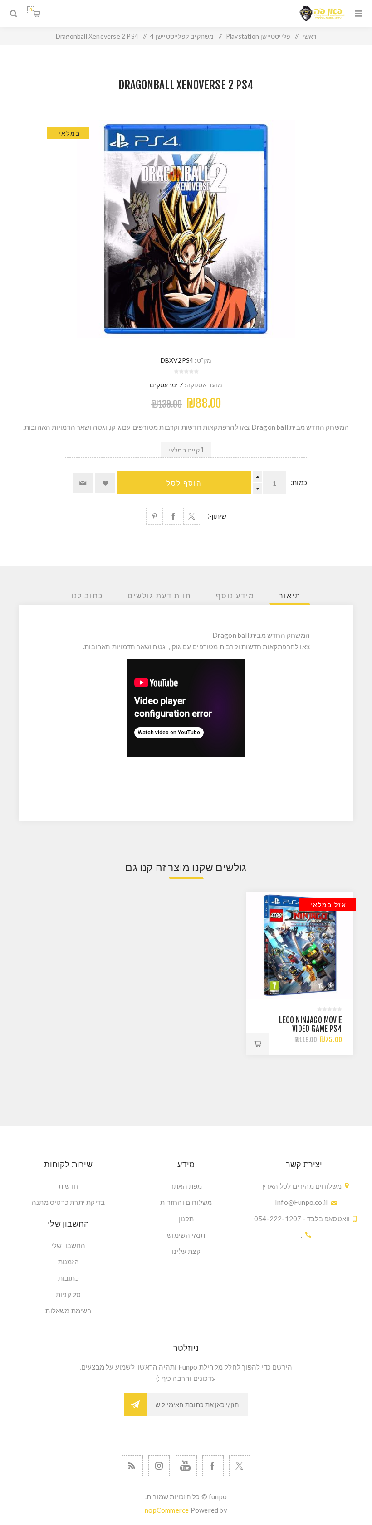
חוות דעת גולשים (159, 595)
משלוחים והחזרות (186, 1202)
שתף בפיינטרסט (154, 516)
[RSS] (132, 1465)
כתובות (68, 1278)
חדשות (68, 1186)
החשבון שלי (68, 1245)
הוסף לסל (184, 483)
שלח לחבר (83, 483)
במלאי (69, 133)
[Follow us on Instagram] (159, 1465)
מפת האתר (186, 1186)
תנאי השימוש (186, 1235)
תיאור (290, 595)
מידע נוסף (235, 595)
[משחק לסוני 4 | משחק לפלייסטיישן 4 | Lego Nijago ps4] (299, 945)
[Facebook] (213, 1465)
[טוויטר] (239, 1465)
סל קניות (30, 9)
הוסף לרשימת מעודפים (105, 483)
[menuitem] (186, 1186)
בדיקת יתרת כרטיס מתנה (68, 1202)
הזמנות (68, 1262)
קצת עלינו (186, 1251)
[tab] (290, 596)
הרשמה (135, 1404)
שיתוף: (217, 516)
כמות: (298, 482)
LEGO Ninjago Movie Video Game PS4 (310, 1024)
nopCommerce (167, 1510)
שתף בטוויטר (191, 516)
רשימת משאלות (68, 1310)
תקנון (186, 1218)
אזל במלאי (328, 904)
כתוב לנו (87, 595)
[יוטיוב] (186, 1465)
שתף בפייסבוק (173, 516)
